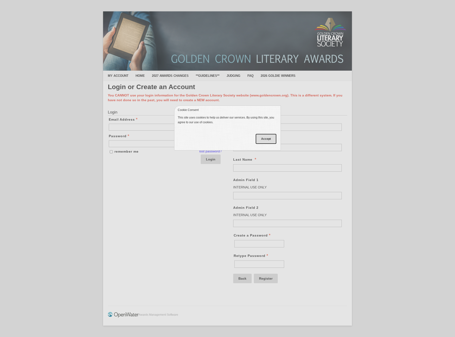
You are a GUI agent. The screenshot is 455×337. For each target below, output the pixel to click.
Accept (266, 139)
